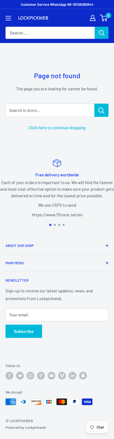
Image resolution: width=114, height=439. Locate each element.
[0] (103, 18)
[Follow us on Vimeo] (62, 375)
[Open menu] (8, 18)
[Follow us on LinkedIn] (72, 375)
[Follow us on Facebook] (9, 375)
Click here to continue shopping (57, 127)
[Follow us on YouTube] (51, 375)
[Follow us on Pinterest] (41, 375)
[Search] (101, 33)
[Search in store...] (101, 110)
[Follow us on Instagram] (30, 375)
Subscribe (24, 331)
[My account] (92, 18)
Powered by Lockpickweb (26, 427)
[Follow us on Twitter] (20, 375)
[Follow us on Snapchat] (83, 375)
